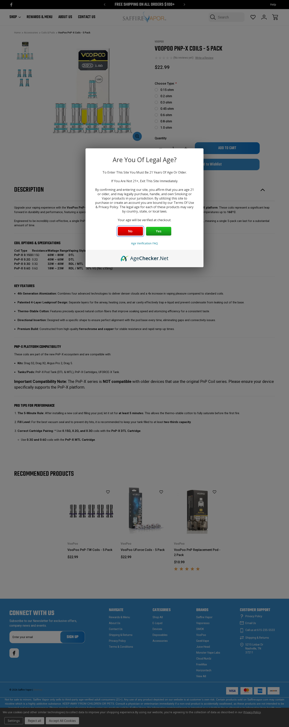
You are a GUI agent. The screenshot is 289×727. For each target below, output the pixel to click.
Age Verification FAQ (144, 243)
